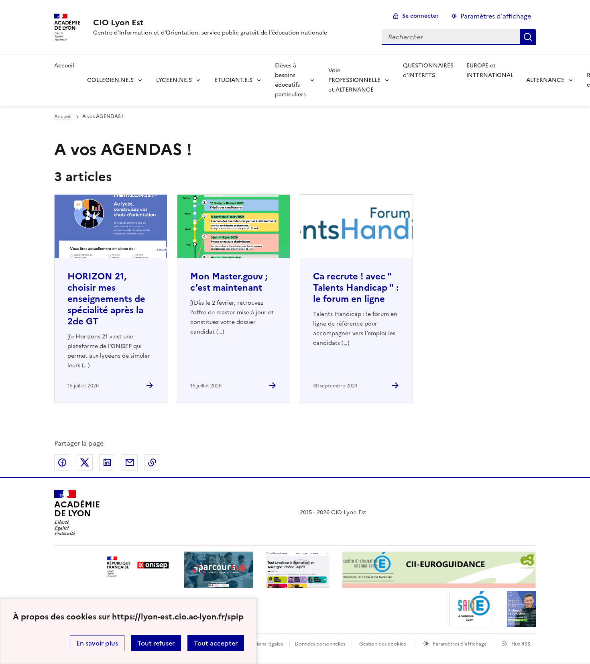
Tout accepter (216, 643)
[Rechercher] (528, 37)
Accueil (64, 65)
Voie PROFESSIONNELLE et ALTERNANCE (354, 80)
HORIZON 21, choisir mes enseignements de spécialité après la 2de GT (106, 299)
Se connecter (420, 16)
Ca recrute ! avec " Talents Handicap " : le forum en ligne (356, 288)
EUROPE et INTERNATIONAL (489, 70)
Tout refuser (156, 643)
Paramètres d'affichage (495, 16)
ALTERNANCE (545, 80)
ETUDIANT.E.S (233, 80)
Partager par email (130, 462)
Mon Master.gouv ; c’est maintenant (229, 282)
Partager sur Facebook (62, 462)
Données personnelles (320, 644)
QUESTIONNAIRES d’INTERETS (428, 70)
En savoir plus (97, 643)
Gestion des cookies (382, 644)
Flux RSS (520, 644)
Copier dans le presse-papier (152, 462)
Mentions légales (264, 644)
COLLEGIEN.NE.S (110, 80)
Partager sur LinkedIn (107, 462)
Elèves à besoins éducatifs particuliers (290, 80)
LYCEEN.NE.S (174, 80)
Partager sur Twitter (85, 462)
